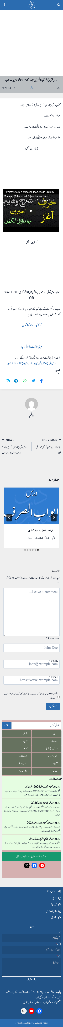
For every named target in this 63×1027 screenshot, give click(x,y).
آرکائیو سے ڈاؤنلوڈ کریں (31, 325)
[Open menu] (5, 4)
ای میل (58, 944)
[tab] (38, 550)
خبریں (25, 741)
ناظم (31, 416)
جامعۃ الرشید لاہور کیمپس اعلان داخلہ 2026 (43, 823)
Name (53, 661)
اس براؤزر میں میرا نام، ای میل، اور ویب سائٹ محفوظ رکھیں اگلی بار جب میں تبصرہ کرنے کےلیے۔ (29, 696)
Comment (53, 638)
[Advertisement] (31, 42)
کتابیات (55, 764)
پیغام (59, 956)
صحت (25, 749)
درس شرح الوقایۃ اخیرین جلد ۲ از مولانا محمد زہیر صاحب (14, 446)
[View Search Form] (58, 5)
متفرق (25, 734)
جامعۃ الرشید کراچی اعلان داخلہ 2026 (45, 803)
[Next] (9, 517)
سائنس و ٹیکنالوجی (52, 749)
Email (53, 677)
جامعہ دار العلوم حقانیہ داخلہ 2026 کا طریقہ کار (42, 787)
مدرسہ (55, 771)
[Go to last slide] (54, 517)
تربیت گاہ (55, 741)
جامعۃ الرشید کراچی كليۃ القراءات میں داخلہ (44, 839)
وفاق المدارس (22, 771)
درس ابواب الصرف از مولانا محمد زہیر (41, 530)
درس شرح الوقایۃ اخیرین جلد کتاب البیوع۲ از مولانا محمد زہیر (31, 363)
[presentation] (31, 506)
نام (59, 931)
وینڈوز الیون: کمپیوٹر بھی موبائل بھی (48, 446)
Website (53, 693)
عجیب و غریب (53, 756)
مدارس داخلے (22, 764)
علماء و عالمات (23, 756)
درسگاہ (59, 88)
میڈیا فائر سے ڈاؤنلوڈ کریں (31, 346)
